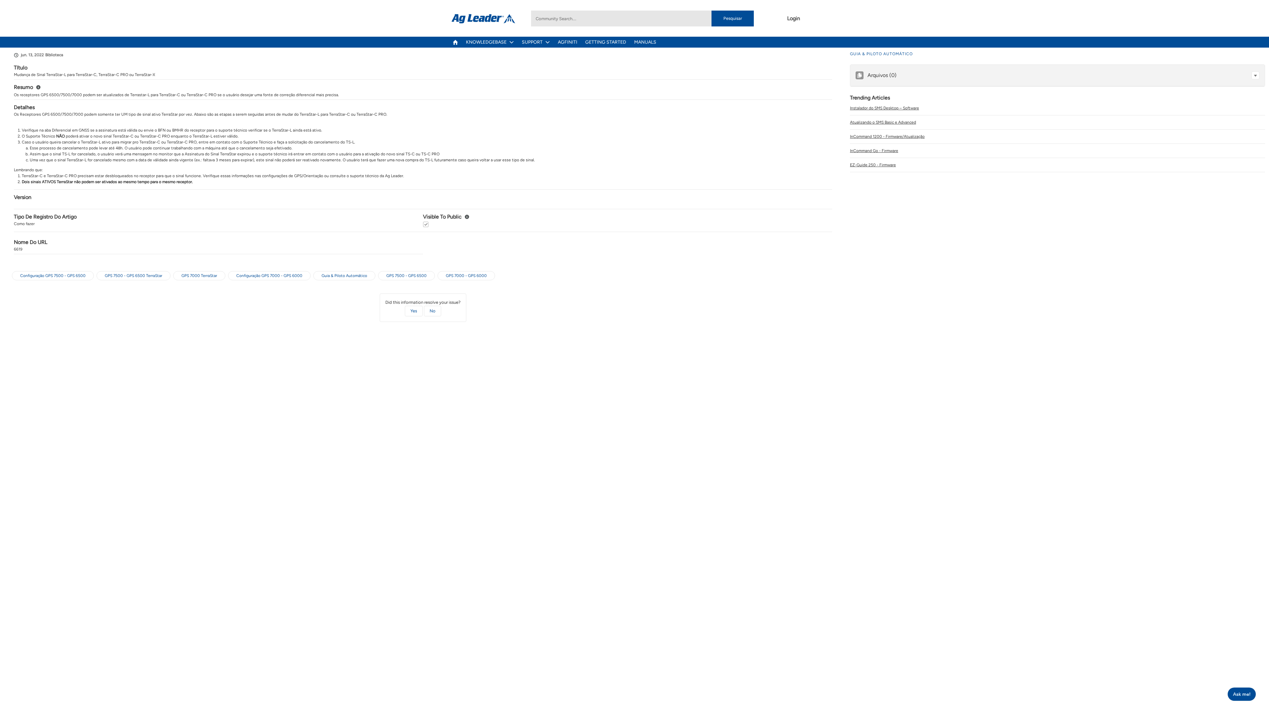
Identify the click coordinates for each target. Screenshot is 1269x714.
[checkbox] (426, 224)
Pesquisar (732, 18)
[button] (1255, 75)
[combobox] (642, 18)
